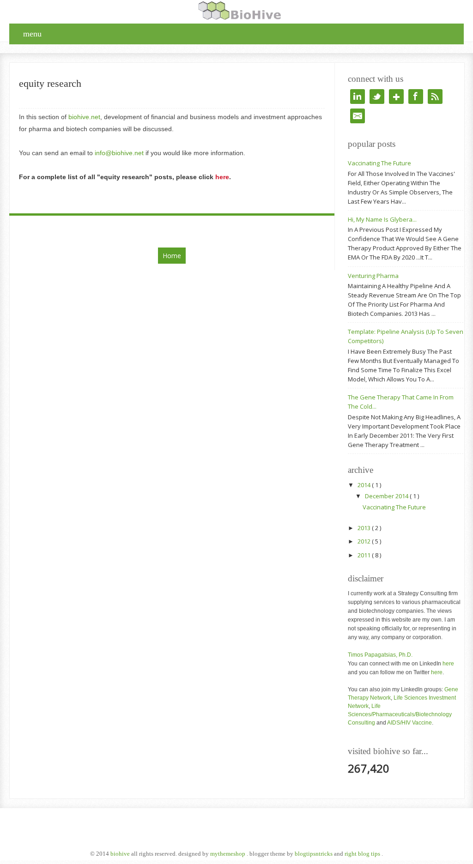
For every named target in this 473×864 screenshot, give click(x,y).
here (448, 663)
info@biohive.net (119, 153)
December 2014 (387, 496)
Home (172, 255)
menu (32, 33)
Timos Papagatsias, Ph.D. (380, 655)
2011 (365, 555)
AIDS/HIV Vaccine (409, 722)
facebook (415, 96)
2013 (365, 528)
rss (435, 96)
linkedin (357, 96)
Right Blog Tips (363, 853)
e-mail (357, 116)
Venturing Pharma (373, 276)
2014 (365, 485)
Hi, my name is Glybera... (382, 219)
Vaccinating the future (379, 163)
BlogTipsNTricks (314, 853)
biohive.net (84, 117)
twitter (377, 96)
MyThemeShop (228, 853)
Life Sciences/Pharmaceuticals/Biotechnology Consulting (400, 714)
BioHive (120, 853)
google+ (396, 96)
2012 (365, 541)
